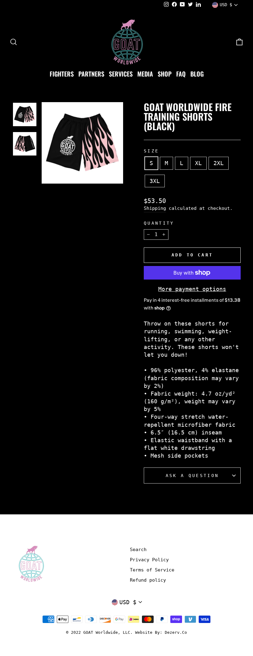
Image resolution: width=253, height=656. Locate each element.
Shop (165, 73)
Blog (197, 73)
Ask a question (192, 475)
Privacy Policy (149, 560)
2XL (219, 163)
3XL (155, 181)
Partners (91, 73)
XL (198, 163)
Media (145, 73)
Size (151, 150)
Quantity (159, 223)
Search (138, 549)
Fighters (62, 73)
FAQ (181, 73)
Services (121, 73)
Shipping (155, 208)
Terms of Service (152, 570)
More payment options (192, 289)
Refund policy (148, 580)
